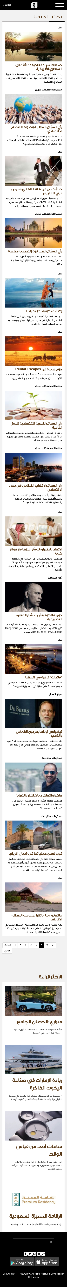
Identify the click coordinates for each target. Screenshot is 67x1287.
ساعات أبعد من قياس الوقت (39, 1150)
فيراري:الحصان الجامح (39, 1022)
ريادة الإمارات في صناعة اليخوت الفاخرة (37, 1084)
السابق (8, 945)
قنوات (8, 4)
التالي (7, 950)
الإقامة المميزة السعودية (35, 1216)
